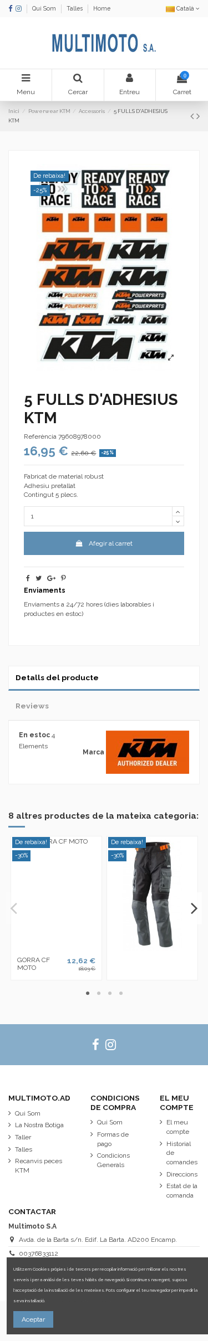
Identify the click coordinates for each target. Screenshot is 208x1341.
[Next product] (198, 116)
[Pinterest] (63, 578)
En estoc (34, 735)
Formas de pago (113, 1139)
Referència (40, 436)
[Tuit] (38, 578)
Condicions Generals (113, 1160)
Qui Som (45, 8)
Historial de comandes (181, 1153)
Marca (93, 752)
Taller (23, 1137)
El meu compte (177, 1127)
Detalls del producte (57, 677)
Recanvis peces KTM (38, 1165)
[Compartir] (28, 578)
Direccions (181, 1174)
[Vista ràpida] (56, 947)
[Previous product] (193, 116)
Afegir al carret (111, 543)
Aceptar (33, 1319)
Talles (75, 8)
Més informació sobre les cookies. (81, 1300)
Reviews (32, 705)
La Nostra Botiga (39, 1125)
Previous (14, 908)
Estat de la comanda (181, 1190)
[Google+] (51, 578)
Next (194, 908)
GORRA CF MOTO (33, 964)
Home (101, 8)
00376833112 (38, 1253)
